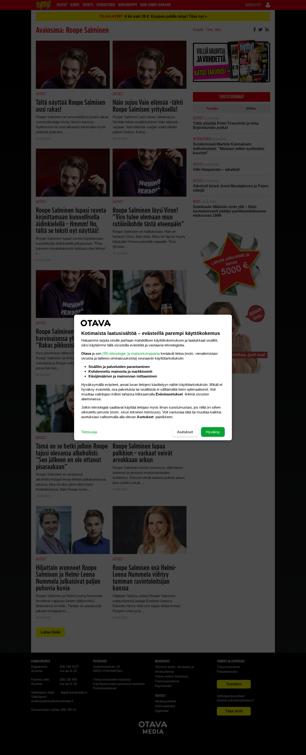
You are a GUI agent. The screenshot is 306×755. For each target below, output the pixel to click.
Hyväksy (213, 432)
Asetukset (185, 432)
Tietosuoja (89, 432)
